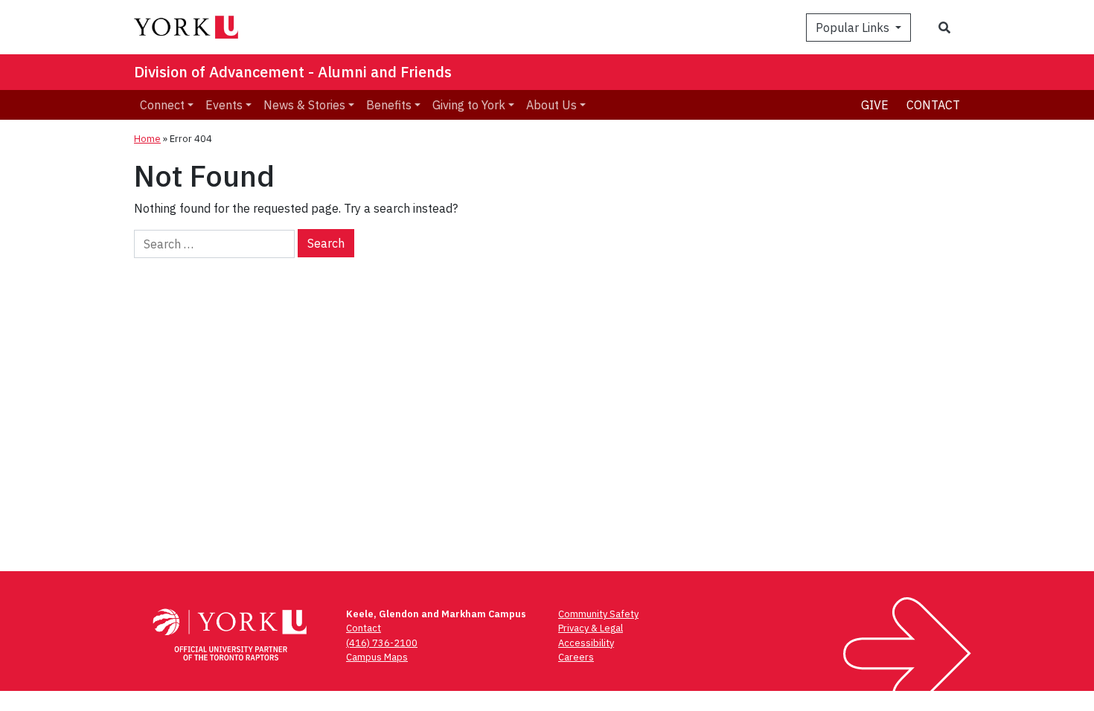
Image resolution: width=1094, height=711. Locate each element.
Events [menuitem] (224, 104)
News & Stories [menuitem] (304, 104)
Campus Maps (377, 657)
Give (875, 104)
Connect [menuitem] (162, 104)
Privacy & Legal (590, 628)
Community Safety (598, 614)
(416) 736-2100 (382, 643)
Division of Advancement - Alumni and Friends (293, 72)
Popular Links (854, 27)
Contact (933, 104)
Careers (576, 657)
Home (147, 138)
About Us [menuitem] (551, 104)
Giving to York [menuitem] (468, 104)
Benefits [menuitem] (389, 104)
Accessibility (586, 643)
